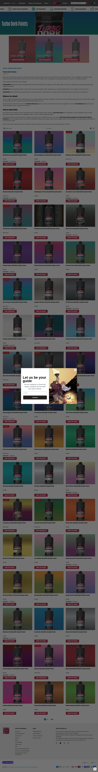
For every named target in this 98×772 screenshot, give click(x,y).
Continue (35, 397)
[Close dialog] (75, 370)
